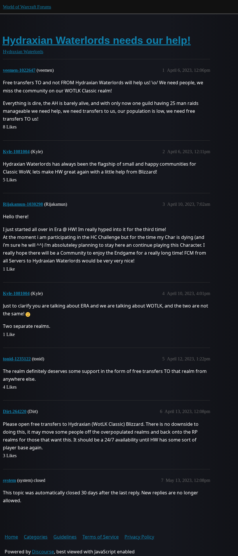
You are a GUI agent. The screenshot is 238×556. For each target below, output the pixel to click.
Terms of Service (100, 537)
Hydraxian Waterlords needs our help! (96, 40)
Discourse (43, 551)
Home (11, 537)
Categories (36, 537)
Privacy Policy (139, 537)
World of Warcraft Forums (27, 6)
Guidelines (65, 537)
